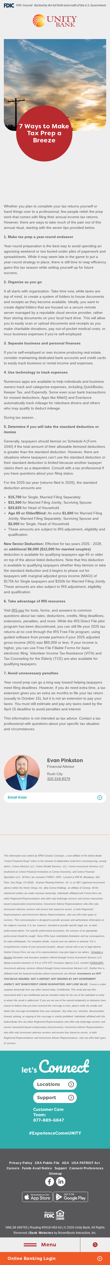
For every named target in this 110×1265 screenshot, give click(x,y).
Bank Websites (41, 1233)
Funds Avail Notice (37, 1168)
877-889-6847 (48, 1120)
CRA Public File (47, 1163)
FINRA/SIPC (97, 963)
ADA (65, 1163)
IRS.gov (18, 610)
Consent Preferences (86, 1168)
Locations (48, 1084)
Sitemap (55, 1173)
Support (46, 1098)
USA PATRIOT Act (86, 1163)
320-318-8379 (58, 779)
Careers (13, 1168)
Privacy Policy (20, 1163)
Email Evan (17, 798)
